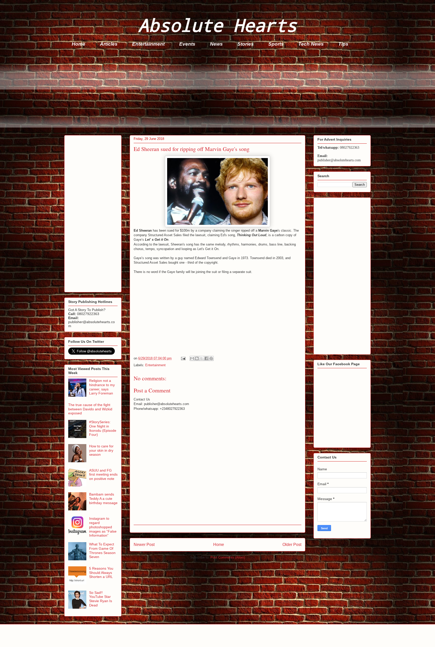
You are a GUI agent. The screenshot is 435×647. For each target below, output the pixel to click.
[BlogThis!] (196, 358)
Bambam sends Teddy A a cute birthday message (103, 498)
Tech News (311, 44)
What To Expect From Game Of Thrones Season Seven (102, 550)
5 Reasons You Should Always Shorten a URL (101, 572)
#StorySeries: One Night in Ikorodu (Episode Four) (102, 428)
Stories (245, 44)
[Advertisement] (215, 92)
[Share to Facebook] (206, 358)
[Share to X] (201, 358)
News (216, 44)
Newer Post (144, 544)
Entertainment (148, 44)
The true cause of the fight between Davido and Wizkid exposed (90, 409)
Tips (343, 44)
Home (78, 44)
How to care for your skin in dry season (101, 450)
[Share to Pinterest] (211, 358)
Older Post (291, 544)
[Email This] (192, 358)
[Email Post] (183, 358)
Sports (276, 44)
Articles (109, 44)
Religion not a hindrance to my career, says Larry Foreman (102, 387)
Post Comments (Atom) (227, 557)
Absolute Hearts (217, 25)
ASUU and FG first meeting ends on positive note (103, 474)
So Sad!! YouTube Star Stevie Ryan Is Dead (100, 599)
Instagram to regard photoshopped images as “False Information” (103, 526)
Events (187, 44)
